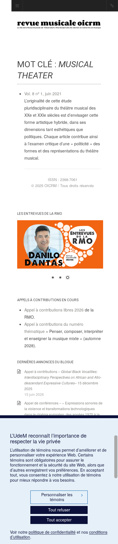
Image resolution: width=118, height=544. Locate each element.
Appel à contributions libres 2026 (54, 310)
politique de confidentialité (52, 532)
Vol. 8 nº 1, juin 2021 (43, 93)
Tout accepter (59, 520)
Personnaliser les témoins (62, 497)
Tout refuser (59, 510)
